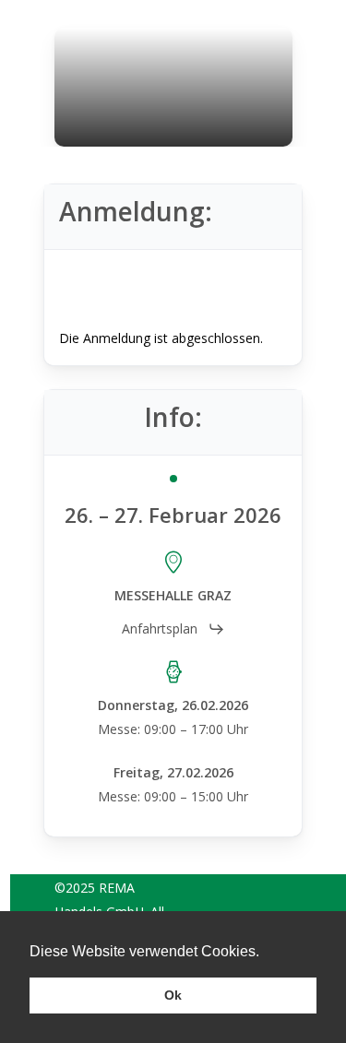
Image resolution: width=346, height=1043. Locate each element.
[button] (173, 629)
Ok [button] (173, 995)
